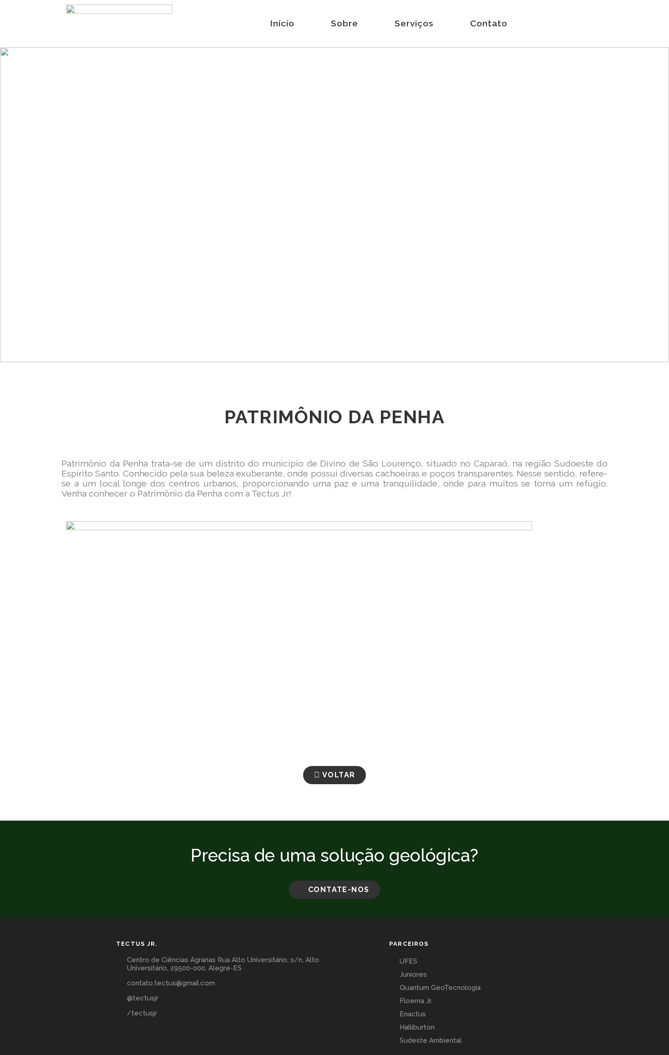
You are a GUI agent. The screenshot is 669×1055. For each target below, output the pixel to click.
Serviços (414, 23)
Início (282, 23)
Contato (488, 23)
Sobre (344, 23)
